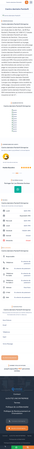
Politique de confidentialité (17, 407)
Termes (17, 403)
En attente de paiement (10, 357)
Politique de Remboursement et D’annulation (17, 412)
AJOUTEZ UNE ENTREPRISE (17, 398)
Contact (17, 394)
